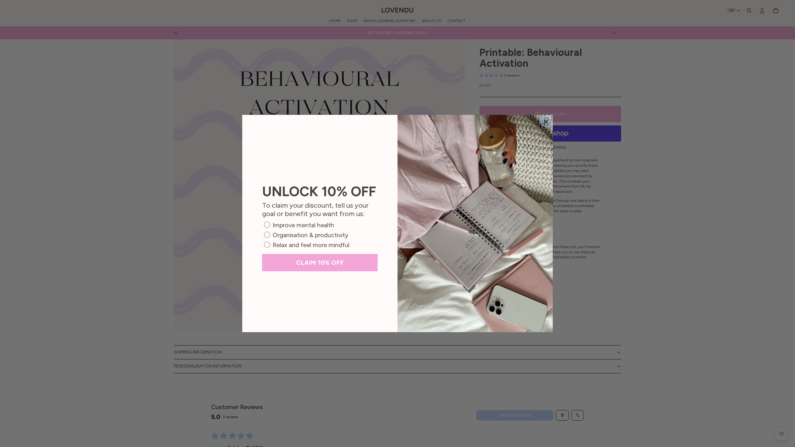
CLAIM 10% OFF (320, 262)
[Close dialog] (546, 121)
